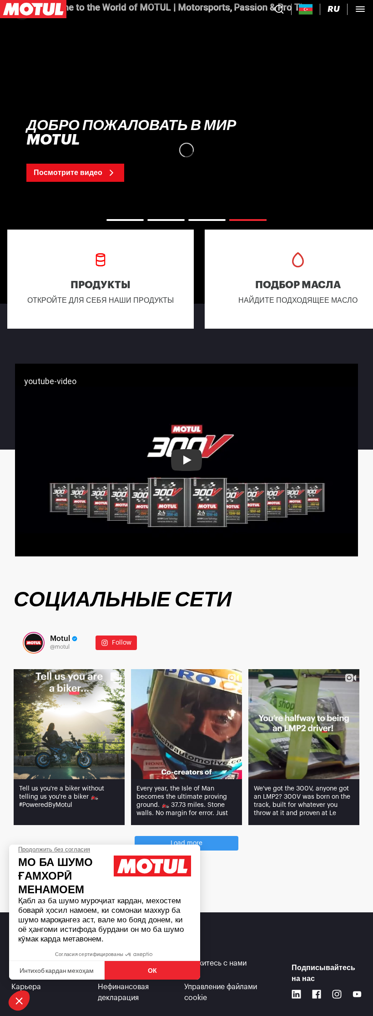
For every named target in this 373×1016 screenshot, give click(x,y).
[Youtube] (357, 994)
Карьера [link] (26, 987)
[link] (89, 150)
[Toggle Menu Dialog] (360, 9)
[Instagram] (337, 994)
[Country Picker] (306, 9)
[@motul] (34, 643)
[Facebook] (317, 994)
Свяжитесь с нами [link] (215, 963)
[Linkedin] (296, 994)
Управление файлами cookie (220, 992)
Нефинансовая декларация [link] (123, 992)
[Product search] (279, 9)
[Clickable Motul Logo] (33, 9)
